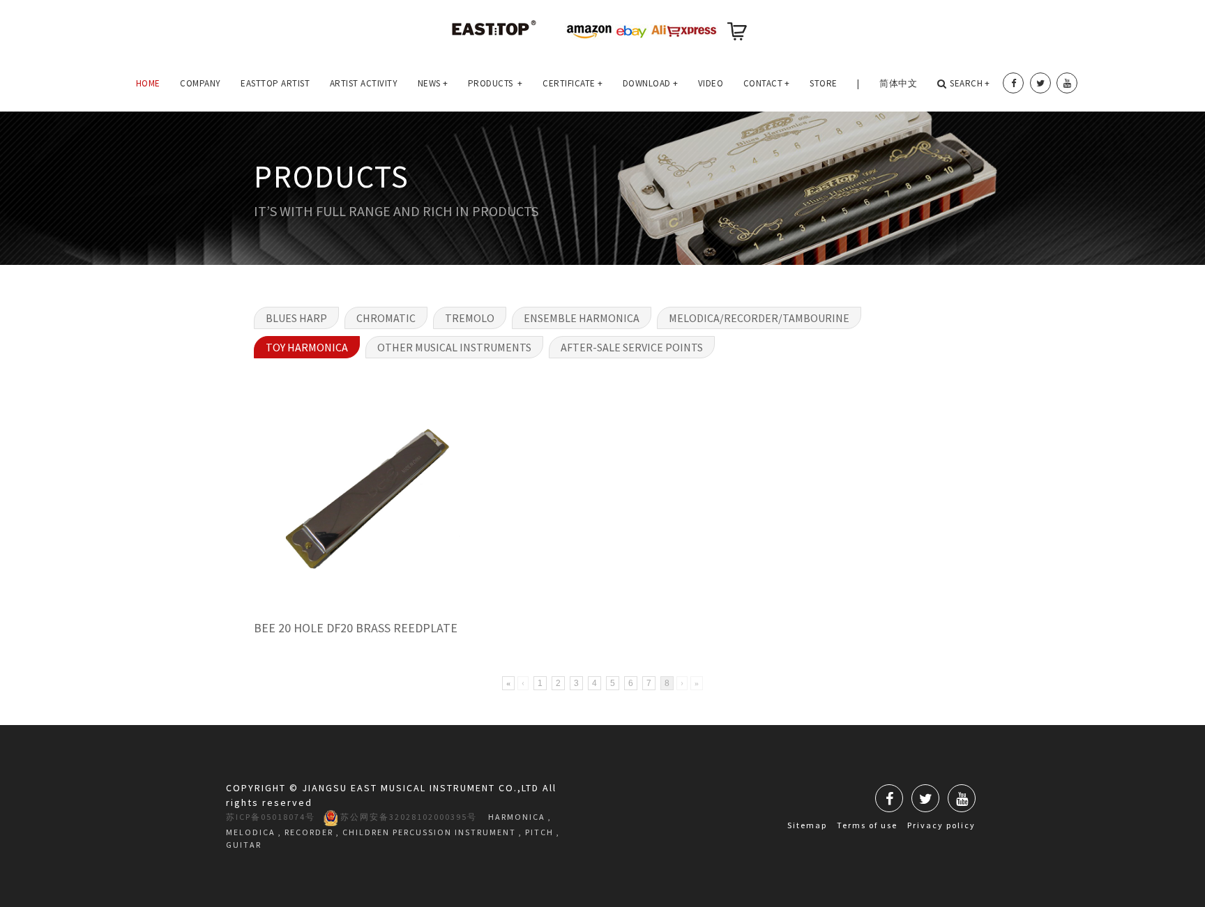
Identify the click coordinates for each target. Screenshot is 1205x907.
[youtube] (1067, 83)
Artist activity (364, 83)
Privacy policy (941, 825)
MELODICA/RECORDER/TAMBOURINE (759, 318)
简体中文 (898, 83)
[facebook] (1013, 83)
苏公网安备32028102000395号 (407, 816)
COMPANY (200, 83)
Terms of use (867, 825)
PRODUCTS (495, 83)
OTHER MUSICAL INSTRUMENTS (454, 347)
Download (651, 83)
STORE (824, 83)
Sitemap (807, 825)
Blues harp (296, 318)
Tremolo (469, 318)
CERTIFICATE (572, 83)
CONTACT (766, 83)
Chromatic (386, 318)
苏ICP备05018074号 (270, 816)
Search (970, 83)
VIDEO (711, 83)
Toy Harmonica (307, 347)
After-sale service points (632, 347)
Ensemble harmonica (581, 318)
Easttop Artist (275, 83)
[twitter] (1040, 83)
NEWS (433, 83)
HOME (148, 83)
